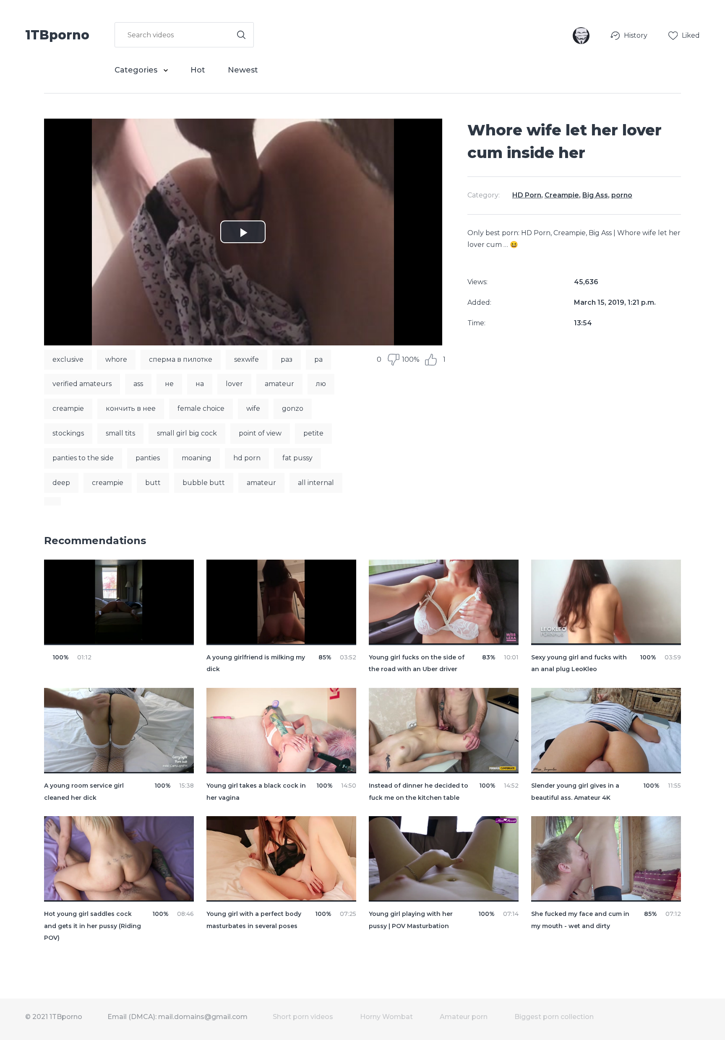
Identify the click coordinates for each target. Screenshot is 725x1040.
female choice (200, 408)
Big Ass (595, 195)
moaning (196, 458)
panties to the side (83, 458)
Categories (137, 70)
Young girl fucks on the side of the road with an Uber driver (416, 663)
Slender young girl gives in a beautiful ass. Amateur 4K (575, 791)
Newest (243, 70)
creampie (68, 408)
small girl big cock (187, 433)
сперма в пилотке (180, 359)
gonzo (292, 408)
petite (313, 433)
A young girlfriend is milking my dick (255, 663)
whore (116, 359)
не (169, 384)
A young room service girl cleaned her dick (84, 791)
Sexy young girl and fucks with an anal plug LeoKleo (579, 663)
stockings (68, 433)
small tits (120, 433)
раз (286, 359)
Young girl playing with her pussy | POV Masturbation (411, 920)
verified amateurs (82, 384)
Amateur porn (464, 1017)
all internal (316, 483)
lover (234, 384)
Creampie (562, 195)
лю (321, 384)
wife (253, 408)
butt (153, 483)
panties (148, 458)
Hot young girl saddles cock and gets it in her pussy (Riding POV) (92, 926)
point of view (260, 433)
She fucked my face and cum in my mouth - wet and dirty (580, 920)
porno (621, 195)
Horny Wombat (386, 1017)
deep (61, 483)
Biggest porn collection (554, 1017)
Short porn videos (303, 1017)
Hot (197, 70)
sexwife (246, 359)
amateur (279, 384)
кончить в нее (131, 408)
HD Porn (526, 195)
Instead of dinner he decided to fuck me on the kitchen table (418, 791)
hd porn (247, 458)
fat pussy (297, 458)
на (200, 384)
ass (138, 384)
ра (318, 359)
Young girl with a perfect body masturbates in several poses (253, 920)
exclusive (67, 359)
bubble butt (204, 483)
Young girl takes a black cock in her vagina (256, 791)
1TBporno (57, 34)
